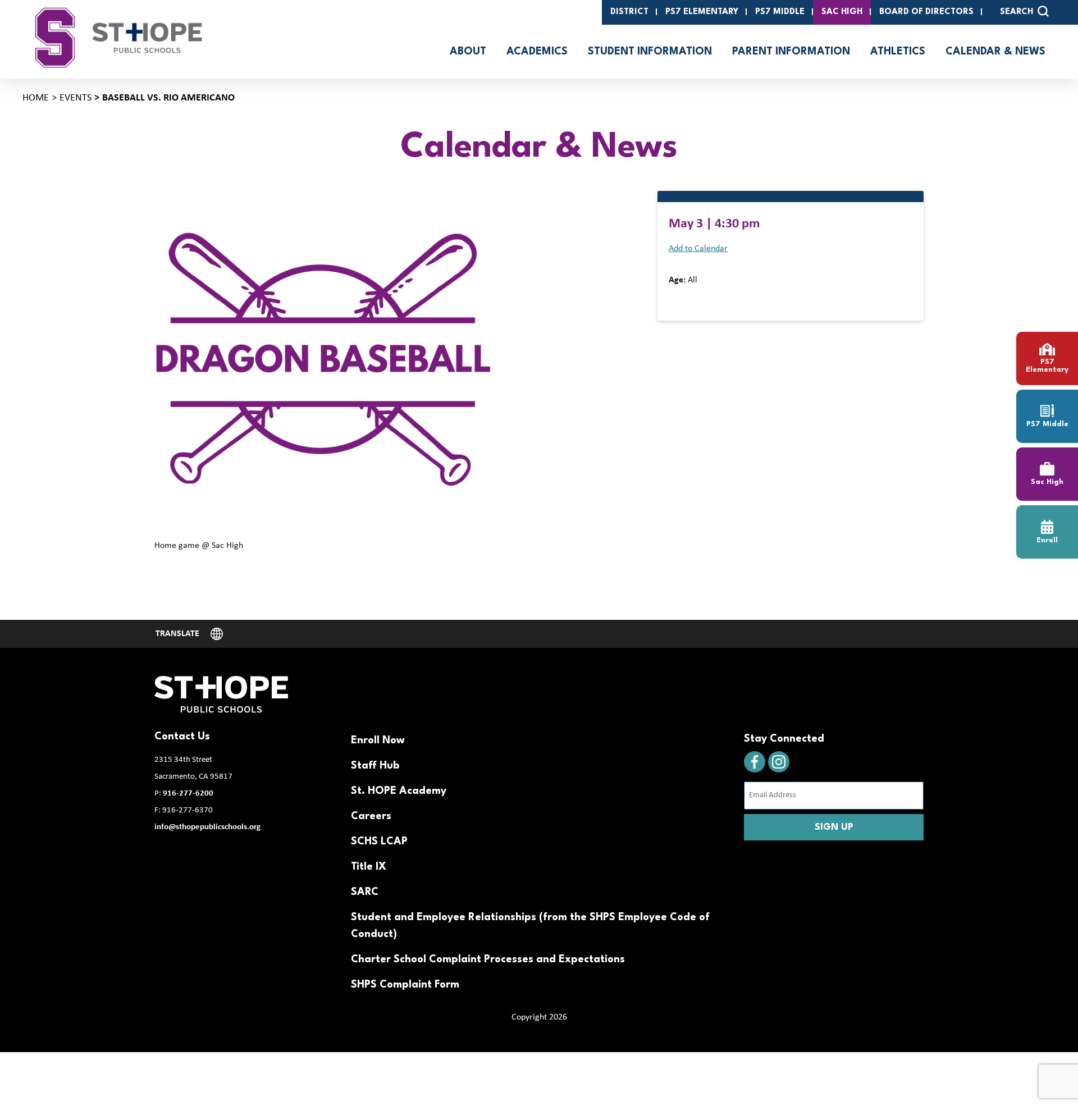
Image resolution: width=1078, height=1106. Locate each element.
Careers (371, 816)
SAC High (841, 12)
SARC (364, 892)
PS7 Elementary (701, 12)
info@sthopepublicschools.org (207, 827)
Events (76, 98)
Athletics (897, 52)
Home (35, 98)
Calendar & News (995, 52)
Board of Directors (926, 12)
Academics (537, 52)
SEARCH (1016, 12)
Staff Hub (375, 766)
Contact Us (182, 737)
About (468, 52)
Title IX (368, 867)
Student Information (650, 52)
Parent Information (791, 52)
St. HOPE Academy (398, 791)
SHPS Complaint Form (405, 985)
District (629, 12)
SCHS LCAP (379, 842)
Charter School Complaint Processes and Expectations (488, 959)
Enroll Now (378, 740)
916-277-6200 (188, 793)
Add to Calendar (698, 248)
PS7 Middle (780, 12)
